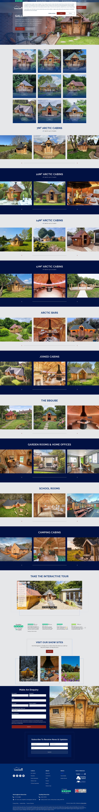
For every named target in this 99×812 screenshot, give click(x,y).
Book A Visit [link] (30, 29)
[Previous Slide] (21, 163)
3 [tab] (44, 301)
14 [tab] (73, 345)
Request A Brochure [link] (79, 7)
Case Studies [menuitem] (63, 775)
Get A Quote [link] (20, 29)
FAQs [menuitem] (47, 778)
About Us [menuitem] (48, 773)
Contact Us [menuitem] (48, 775)
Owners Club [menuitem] (33, 780)
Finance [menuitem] (47, 780)
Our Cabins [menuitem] (33, 773)
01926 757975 (44, 797)
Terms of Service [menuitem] (30, 803)
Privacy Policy (20, 723)
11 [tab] (62, 345)
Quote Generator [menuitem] (34, 778)
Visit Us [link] (49, 651)
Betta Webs (83, 803)
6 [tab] (59, 301)
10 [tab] (58, 345)
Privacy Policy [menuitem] (16, 803)
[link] (18, 7)
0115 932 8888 (18, 797)
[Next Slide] (77, 163)
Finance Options (55, 1)
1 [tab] (34, 301)
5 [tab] (54, 301)
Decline (70, 13)
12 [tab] (66, 345)
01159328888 (83, 1)
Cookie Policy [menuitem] (22, 803)
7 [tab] (64, 301)
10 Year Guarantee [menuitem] (35, 783)
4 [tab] (49, 301)
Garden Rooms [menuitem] (64, 778)
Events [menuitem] (47, 783)
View (24, 69)
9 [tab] (55, 345)
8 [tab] (51, 345)
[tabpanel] (49, 147)
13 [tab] (70, 345)
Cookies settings (51, 13)
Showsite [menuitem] (33, 775)
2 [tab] (39, 301)
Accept (61, 13)
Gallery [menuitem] (62, 773)
